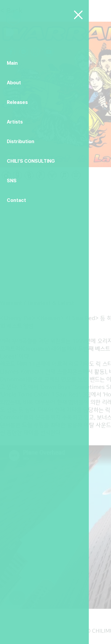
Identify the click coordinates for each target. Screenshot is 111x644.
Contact (16, 200)
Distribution (20, 141)
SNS (12, 180)
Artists (15, 122)
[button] (78, 15)
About (14, 83)
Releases (17, 102)
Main (12, 63)
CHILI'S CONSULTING (31, 161)
